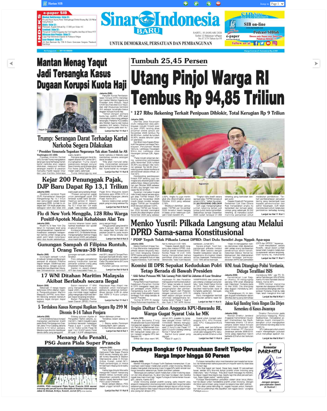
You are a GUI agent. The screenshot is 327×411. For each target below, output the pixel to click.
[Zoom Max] (185, 3)
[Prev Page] (10, 68)
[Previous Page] (196, 3)
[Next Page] (317, 68)
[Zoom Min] (218, 3)
